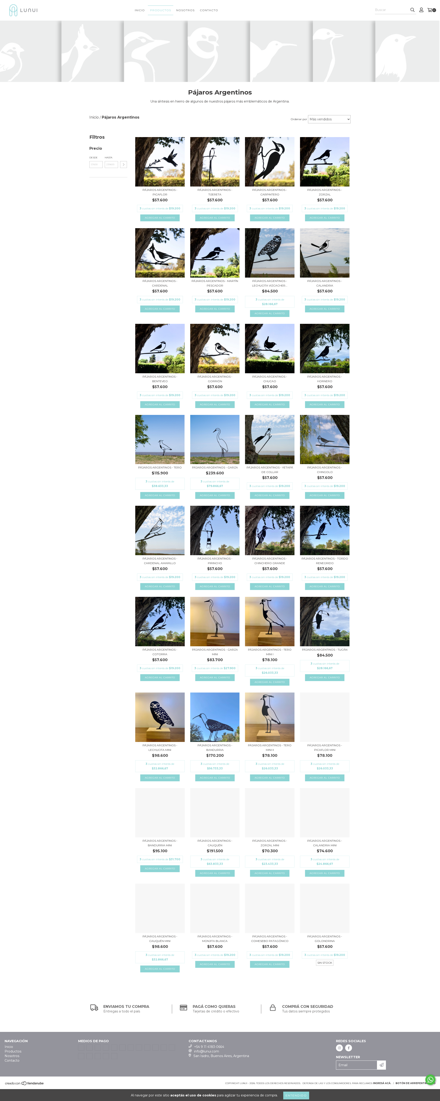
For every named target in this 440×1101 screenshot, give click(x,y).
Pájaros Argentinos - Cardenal (160, 283)
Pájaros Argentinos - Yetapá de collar (270, 470)
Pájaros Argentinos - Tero (160, 467)
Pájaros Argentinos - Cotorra (160, 652)
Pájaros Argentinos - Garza (215, 467)
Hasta (108, 157)
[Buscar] (412, 10)
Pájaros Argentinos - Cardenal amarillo (160, 561)
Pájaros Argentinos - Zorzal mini (269, 843)
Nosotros (185, 10)
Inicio (140, 10)
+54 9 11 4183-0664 (209, 1047)
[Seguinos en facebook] (348, 1047)
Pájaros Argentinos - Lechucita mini (160, 748)
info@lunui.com (206, 1051)
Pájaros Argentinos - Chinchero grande (269, 561)
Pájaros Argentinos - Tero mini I (270, 652)
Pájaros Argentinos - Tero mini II (270, 748)
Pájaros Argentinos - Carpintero (269, 192)
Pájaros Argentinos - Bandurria (215, 748)
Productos (160, 10)
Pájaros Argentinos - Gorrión (215, 379)
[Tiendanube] (25, 1084)
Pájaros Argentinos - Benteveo (160, 379)
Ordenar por (299, 119)
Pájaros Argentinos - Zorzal (324, 192)
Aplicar (123, 164)
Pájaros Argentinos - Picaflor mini (324, 748)
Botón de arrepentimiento (415, 1083)
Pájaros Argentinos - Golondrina (324, 939)
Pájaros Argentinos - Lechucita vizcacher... (269, 283)
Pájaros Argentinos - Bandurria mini (160, 843)
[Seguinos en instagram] (339, 1047)
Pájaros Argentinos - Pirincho (215, 561)
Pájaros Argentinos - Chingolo (324, 470)
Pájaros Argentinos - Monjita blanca (215, 939)
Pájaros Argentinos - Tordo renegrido (325, 561)
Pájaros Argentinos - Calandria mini (324, 843)
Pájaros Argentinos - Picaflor (160, 192)
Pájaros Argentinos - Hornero (324, 379)
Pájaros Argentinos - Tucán (324, 649)
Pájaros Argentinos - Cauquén (215, 843)
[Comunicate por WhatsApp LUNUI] (430, 1079)
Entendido (296, 1095)
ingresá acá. (382, 1083)
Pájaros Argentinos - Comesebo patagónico (270, 939)
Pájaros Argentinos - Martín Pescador (215, 283)
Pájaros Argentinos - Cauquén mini (160, 939)
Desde (93, 157)
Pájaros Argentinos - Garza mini (215, 652)
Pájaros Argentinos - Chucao (269, 379)
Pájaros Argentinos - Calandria (324, 283)
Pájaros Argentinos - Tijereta (215, 192)
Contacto (209, 10)
